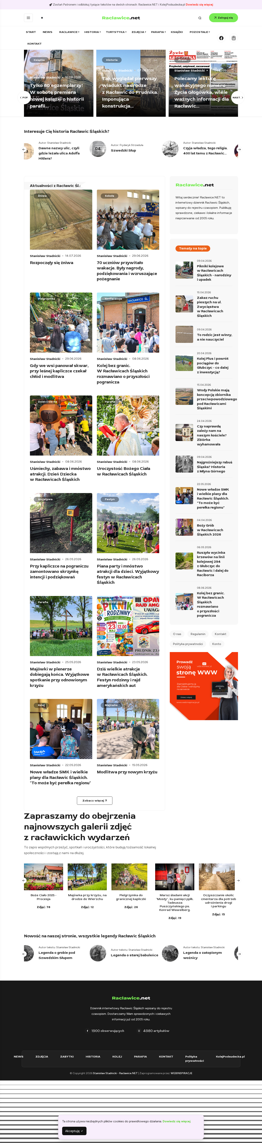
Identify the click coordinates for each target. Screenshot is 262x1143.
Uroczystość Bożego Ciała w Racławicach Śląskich (123, 471)
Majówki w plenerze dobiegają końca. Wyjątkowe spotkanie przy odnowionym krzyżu (59, 677)
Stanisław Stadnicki (45, 71)
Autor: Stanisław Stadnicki (134, 142)
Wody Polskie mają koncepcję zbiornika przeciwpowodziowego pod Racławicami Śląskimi (217, 399)
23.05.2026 (140, 662)
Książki (177, 32)
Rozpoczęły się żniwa (51, 262)
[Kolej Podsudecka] (233, 37)
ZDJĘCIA (41, 1056)
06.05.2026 (204, 547)
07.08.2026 (73, 70)
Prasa (110, 60)
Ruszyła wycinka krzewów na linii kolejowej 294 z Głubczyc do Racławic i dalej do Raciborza (212, 563)
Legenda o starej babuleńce (69, 955)
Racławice (68, 32)
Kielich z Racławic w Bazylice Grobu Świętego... (205, 153)
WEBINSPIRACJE (181, 1073)
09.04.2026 (204, 261)
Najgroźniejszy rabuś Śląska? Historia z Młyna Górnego (214, 467)
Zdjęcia (138, 32)
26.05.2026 (73, 559)
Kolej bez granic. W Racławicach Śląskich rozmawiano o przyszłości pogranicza (123, 374)
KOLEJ (117, 1056)
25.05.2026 (73, 662)
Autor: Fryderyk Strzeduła (61, 145)
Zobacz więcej (93, 800)
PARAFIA (140, 1056)
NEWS (18, 1056)
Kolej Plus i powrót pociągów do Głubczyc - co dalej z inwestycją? (212, 365)
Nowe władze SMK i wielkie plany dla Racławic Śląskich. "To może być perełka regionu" (60, 777)
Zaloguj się (225, 17)
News (47, 32)
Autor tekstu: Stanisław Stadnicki (66, 949)
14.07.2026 (218, 84)
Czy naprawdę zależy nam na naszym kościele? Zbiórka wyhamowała (212, 435)
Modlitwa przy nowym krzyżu (127, 772)
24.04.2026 (204, 421)
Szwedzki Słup (58, 150)
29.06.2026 (140, 255)
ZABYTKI (67, 1056)
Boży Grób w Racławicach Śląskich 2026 (210, 530)
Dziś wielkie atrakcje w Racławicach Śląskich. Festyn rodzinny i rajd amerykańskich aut (122, 677)
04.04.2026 (204, 520)
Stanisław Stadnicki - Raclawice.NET (115, 1073)
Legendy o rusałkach (208, 955)
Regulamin (198, 634)
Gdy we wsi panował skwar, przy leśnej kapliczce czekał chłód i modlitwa (59, 371)
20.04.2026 (204, 353)
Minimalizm (186, 60)
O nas (177, 634)
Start (31, 32)
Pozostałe (199, 32)
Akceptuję (72, 1131)
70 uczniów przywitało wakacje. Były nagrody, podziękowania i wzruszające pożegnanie (127, 271)
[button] (24, 97)
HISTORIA (93, 1056)
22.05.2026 (73, 765)
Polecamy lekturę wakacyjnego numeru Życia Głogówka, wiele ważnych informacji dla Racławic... (129, 92)
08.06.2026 (140, 358)
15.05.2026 (139, 765)
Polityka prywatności (188, 644)
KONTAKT (166, 1056)
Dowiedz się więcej (199, 4)
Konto (216, 644)
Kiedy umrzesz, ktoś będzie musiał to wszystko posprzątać (200, 99)
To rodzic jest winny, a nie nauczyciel (214, 337)
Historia (91, 32)
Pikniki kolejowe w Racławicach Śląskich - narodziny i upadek (214, 273)
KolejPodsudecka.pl (230, 1056)
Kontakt (34, 44)
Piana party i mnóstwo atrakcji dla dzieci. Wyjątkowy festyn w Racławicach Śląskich (128, 574)
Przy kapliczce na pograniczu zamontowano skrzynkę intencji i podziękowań (59, 571)
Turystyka (115, 32)
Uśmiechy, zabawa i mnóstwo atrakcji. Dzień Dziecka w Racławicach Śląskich (60, 474)
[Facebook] (221, 37)
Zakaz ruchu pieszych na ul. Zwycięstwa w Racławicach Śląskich (210, 307)
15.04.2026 (204, 292)
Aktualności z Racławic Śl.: (55, 185)
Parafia (157, 32)
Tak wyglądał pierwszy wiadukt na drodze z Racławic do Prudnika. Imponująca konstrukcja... (58, 92)
